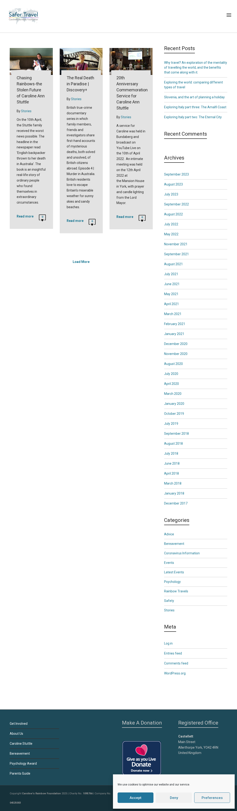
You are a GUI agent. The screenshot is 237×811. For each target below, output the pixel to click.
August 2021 (173, 264)
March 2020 (172, 394)
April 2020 (171, 384)
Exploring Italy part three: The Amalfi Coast (195, 107)
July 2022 (171, 224)
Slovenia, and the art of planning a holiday (194, 97)
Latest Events (174, 572)
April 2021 (171, 304)
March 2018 (172, 483)
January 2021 (174, 334)
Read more (25, 216)
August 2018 (173, 443)
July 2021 (171, 274)
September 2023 (176, 174)
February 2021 (174, 324)
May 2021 (171, 294)
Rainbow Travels (176, 591)
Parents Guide (20, 773)
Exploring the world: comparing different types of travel (193, 84)
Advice (169, 534)
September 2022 (176, 204)
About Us (16, 733)
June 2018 (172, 463)
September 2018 (176, 433)
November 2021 (175, 244)
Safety (169, 601)
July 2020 (171, 374)
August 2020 (173, 364)
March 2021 (172, 314)
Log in (168, 643)
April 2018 (171, 473)
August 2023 (173, 184)
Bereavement (174, 544)
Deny (174, 798)
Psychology (172, 582)
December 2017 (175, 503)
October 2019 (174, 413)
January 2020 (174, 404)
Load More (81, 262)
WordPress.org (175, 673)
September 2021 (176, 254)
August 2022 (173, 214)
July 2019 (171, 423)
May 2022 (171, 234)
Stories (169, 610)
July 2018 (171, 453)
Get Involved (19, 723)
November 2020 (175, 354)
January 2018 (174, 493)
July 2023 (171, 194)
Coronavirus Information (182, 553)
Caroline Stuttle (21, 743)
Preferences (212, 798)
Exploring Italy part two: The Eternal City (193, 117)
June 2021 (172, 284)
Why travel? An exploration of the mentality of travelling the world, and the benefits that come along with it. (195, 67)
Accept (135, 798)
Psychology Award (23, 763)
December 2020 (175, 344)
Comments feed (176, 663)
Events (169, 563)
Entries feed (173, 653)
